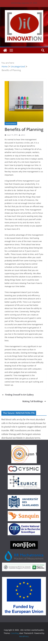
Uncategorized (11, 123)
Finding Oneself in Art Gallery (19, 394)
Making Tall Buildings (32, 401)
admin (23, 135)
